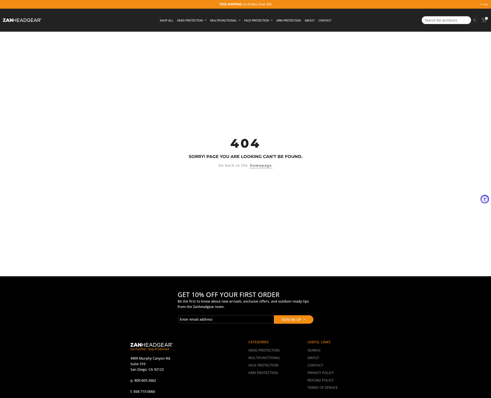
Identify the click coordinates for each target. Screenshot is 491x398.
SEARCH (313, 350)
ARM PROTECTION (263, 372)
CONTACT (315, 365)
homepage (261, 165)
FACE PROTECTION (263, 365)
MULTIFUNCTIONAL (264, 357)
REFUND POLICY (320, 380)
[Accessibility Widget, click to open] (484, 199)
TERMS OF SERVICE (322, 387)
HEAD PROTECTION (264, 350)
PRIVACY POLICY (320, 372)
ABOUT (313, 357)
